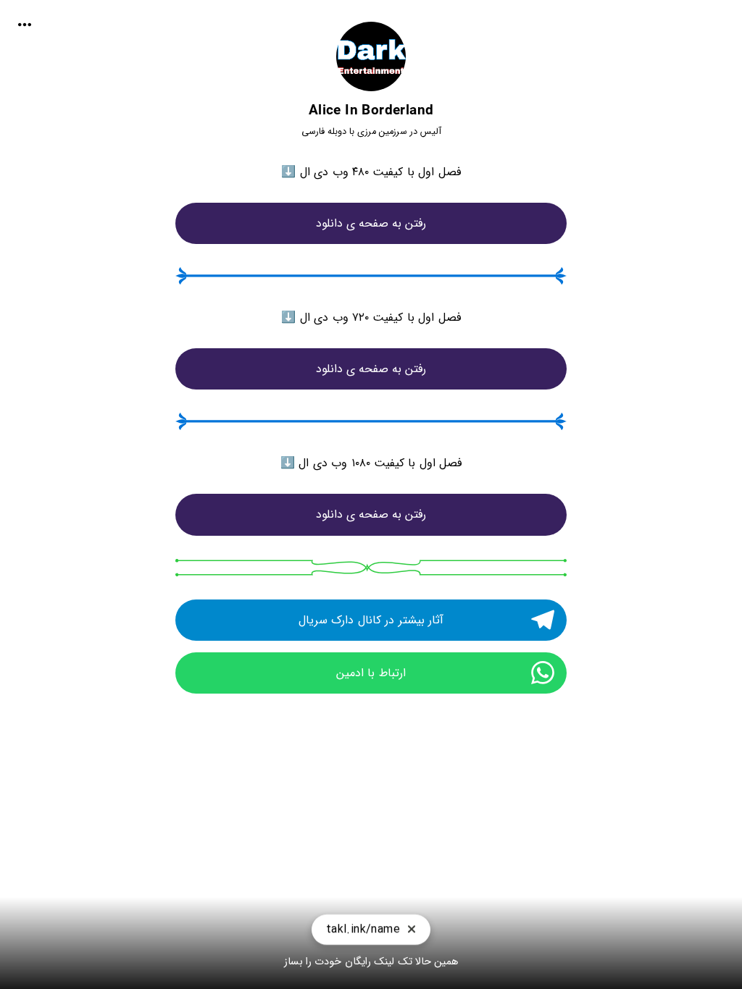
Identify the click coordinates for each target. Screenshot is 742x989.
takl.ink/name (363, 931)
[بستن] (411, 932)
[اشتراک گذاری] (25, 25)
